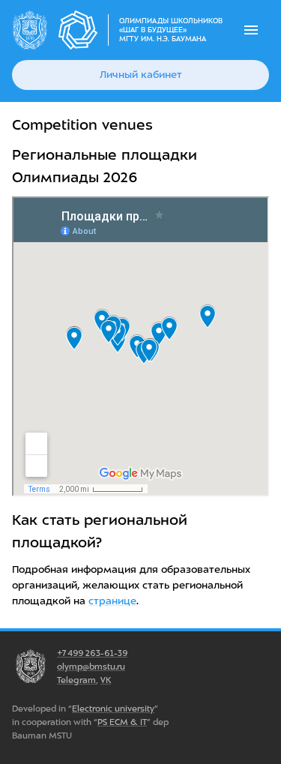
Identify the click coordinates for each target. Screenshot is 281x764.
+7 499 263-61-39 (92, 653)
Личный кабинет (141, 74)
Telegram (76, 680)
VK (105, 680)
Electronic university (113, 708)
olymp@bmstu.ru (91, 666)
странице (112, 601)
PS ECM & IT (122, 722)
